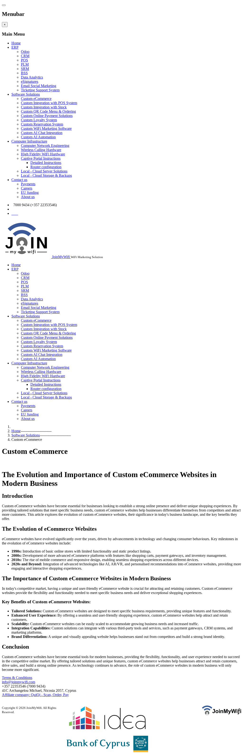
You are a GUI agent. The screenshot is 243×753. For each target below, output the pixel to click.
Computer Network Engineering (45, 146)
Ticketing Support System (40, 90)
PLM (25, 64)
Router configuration (45, 167)
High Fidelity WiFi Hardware (43, 154)
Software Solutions (25, 94)
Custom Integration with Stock (44, 107)
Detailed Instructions (45, 163)
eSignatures (29, 81)
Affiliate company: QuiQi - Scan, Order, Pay (35, 695)
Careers (26, 188)
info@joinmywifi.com (29, 209)
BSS (24, 73)
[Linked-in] (17, 213)
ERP (15, 47)
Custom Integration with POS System (49, 103)
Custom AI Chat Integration (41, 133)
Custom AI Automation (38, 137)
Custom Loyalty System (39, 120)
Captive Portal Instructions (41, 158)
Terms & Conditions (17, 678)
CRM (25, 56)
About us (28, 197)
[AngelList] (16, 213)
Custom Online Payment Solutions (47, 116)
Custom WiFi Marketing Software (46, 128)
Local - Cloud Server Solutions (44, 171)
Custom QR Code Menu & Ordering (48, 111)
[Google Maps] (14, 213)
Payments (28, 184)
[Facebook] (12, 213)
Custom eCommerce (36, 99)
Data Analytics (32, 77)
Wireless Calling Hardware (41, 150)
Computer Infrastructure (29, 141)
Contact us (19, 180)
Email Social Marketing (38, 86)
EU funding (30, 193)
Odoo (25, 52)
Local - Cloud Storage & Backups (46, 175)
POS (24, 60)
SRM (25, 69)
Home (16, 43)
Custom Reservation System (42, 124)
